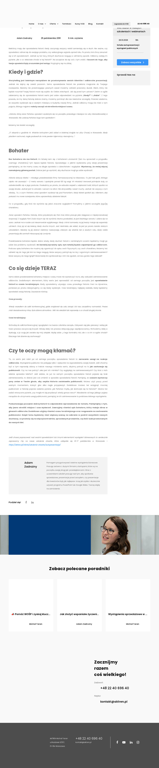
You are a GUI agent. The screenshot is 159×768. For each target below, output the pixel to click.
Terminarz (66, 24)
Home (31, 24)
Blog (90, 24)
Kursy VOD (79, 24)
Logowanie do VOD (121, 24)
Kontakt (99, 24)
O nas (40, 24)
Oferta (53, 24)
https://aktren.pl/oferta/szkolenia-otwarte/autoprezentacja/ (34, 445)
